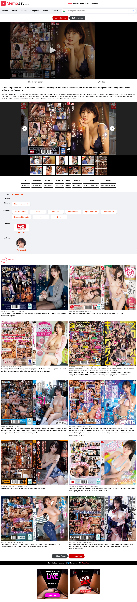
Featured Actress (108, 212)
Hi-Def (59, 217)
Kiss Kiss (55, 212)
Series (23, 11)
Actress (5, 11)
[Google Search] (133, 11)
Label (45, 11)
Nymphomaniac (91, 212)
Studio (14, 11)
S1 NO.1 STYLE (17, 195)
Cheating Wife (73, 212)
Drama (38, 212)
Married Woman (20, 212)
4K (41, 217)
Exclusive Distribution (21, 217)
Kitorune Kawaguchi (21, 204)
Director (55, 11)
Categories (34, 11)
